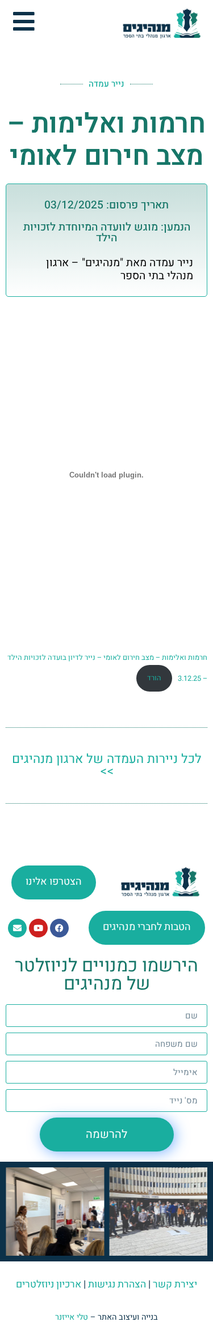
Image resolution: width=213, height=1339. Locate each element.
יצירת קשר (175, 1284)
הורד (154, 678)
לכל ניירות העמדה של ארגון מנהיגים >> (107, 765)
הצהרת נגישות (117, 1284)
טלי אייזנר (71, 1317)
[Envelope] (17, 928)
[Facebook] (59, 928)
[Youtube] (38, 928)
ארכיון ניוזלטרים (48, 1284)
